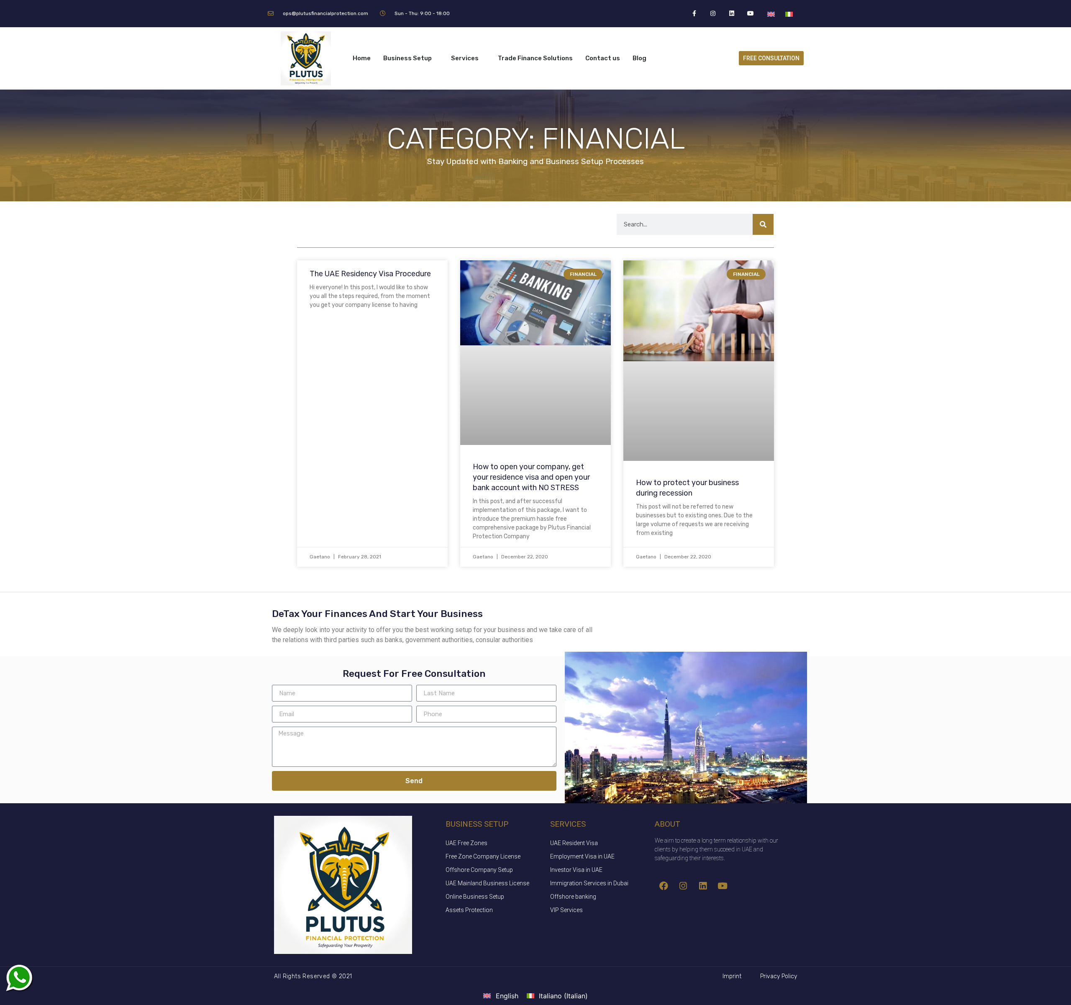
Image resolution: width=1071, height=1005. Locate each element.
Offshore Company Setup (479, 869)
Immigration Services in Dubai (589, 883)
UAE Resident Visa (574, 843)
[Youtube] (750, 13)
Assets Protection (469, 910)
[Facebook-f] (694, 13)
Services (465, 58)
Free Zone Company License (483, 856)
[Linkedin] (732, 13)
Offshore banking (573, 896)
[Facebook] (663, 886)
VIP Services (566, 910)
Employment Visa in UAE (582, 856)
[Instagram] (713, 13)
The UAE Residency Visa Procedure (370, 273)
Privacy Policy (778, 976)
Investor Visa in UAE (576, 869)
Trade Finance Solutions (535, 58)
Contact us (602, 58)
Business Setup (407, 58)
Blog (639, 58)
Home (362, 58)
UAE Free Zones (466, 843)
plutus (18, 977)
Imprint (732, 976)
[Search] (763, 224)
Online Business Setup (475, 896)
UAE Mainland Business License (487, 883)
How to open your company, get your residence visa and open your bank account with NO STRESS (531, 477)
